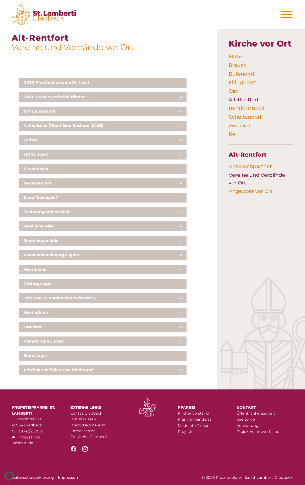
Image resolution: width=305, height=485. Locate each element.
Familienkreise (38, 226)
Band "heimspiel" (41, 197)
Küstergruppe (37, 283)
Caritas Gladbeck (86, 413)
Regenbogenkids (40, 240)
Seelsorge (246, 419)
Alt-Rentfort (244, 100)
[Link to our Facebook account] (73, 450)
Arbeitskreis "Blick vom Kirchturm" (58, 370)
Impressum (68, 477)
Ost (233, 91)
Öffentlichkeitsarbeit (256, 413)
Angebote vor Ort (251, 191)
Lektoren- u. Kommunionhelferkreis (59, 298)
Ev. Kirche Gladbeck (88, 437)
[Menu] (287, 14)
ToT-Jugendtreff (39, 111)
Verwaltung (247, 425)
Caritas (30, 140)
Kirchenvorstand (193, 413)
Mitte (235, 57)
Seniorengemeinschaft (46, 212)
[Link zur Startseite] (46, 14)
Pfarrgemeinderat (194, 419)
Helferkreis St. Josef (43, 341)
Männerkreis (36, 312)
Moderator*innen (194, 425)
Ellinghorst (242, 82)
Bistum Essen (83, 419)
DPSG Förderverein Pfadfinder (54, 97)
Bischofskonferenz (87, 425)
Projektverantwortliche (258, 431)
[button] (9, 476)
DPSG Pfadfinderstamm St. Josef (56, 82)
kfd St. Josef (35, 154)
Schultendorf (245, 117)
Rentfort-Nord (246, 108)
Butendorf (241, 74)
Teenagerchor (37, 183)
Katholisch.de (83, 431)
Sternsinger (35, 355)
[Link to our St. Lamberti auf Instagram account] (85, 450)
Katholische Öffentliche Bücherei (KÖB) (63, 125)
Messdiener (35, 269)
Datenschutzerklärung (33, 477)
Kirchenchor (36, 169)
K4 (232, 134)
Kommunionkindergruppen (51, 255)
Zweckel (239, 126)
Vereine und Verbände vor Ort (257, 179)
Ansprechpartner (250, 166)
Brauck (237, 65)
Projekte (186, 431)
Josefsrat (32, 327)
